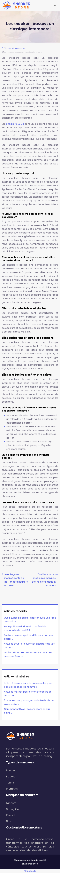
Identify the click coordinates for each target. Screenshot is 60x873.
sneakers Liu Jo (15, 124)
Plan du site (30, 871)
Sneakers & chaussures (15, 48)
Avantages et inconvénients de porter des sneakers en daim (16, 580)
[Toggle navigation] (54, 5)
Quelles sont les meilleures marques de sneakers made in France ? (44, 580)
